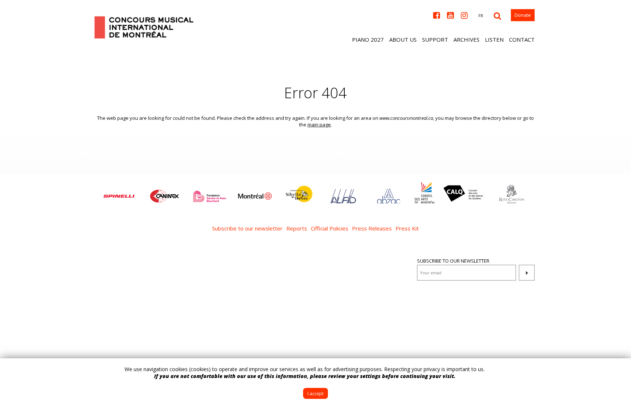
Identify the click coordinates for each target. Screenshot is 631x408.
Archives (466, 39)
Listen (494, 39)
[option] (119, 192)
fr (480, 15)
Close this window (620, 369)
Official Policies (329, 228)
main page (319, 124)
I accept (315, 393)
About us (403, 39)
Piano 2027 (368, 39)
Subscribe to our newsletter (247, 228)
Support (435, 39)
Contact (522, 39)
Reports (296, 228)
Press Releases (372, 228)
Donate (523, 15)
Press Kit (407, 228)
